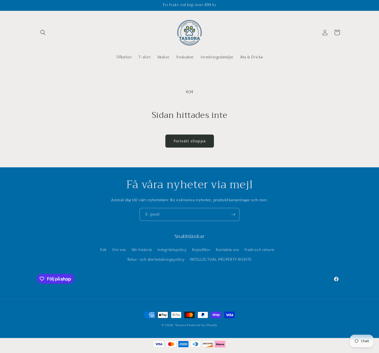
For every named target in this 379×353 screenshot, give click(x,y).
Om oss (119, 250)
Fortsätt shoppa (190, 141)
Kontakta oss (227, 250)
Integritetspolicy (172, 250)
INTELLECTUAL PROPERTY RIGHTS (221, 260)
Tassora (180, 325)
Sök (103, 250)
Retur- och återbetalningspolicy (156, 260)
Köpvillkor (201, 250)
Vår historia (142, 250)
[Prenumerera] (233, 214)
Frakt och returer (259, 250)
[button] (43, 32)
